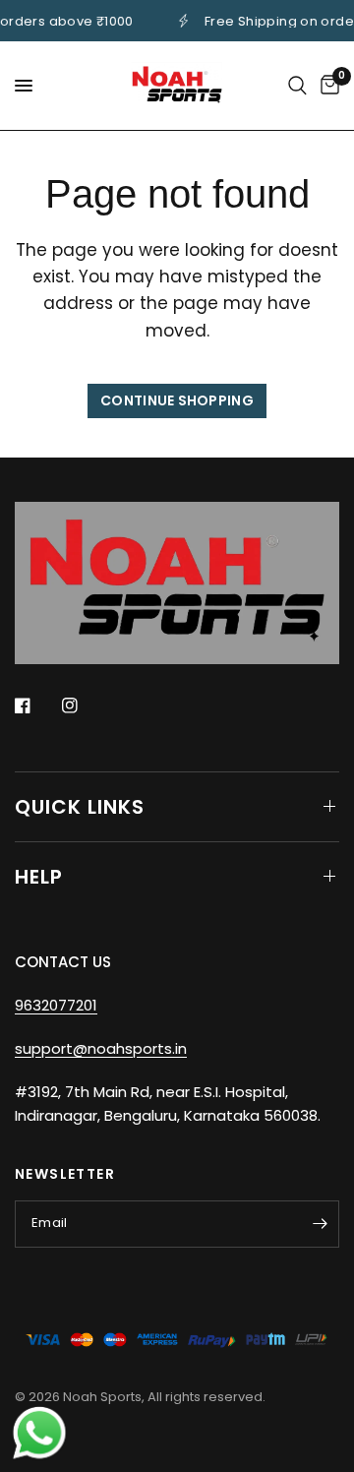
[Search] (297, 85)
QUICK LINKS (80, 807)
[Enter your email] (319, 1224)
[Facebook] (36, 705)
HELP (39, 876)
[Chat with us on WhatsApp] (39, 1431)
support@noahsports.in (101, 1048)
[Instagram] (83, 705)
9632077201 (56, 1005)
